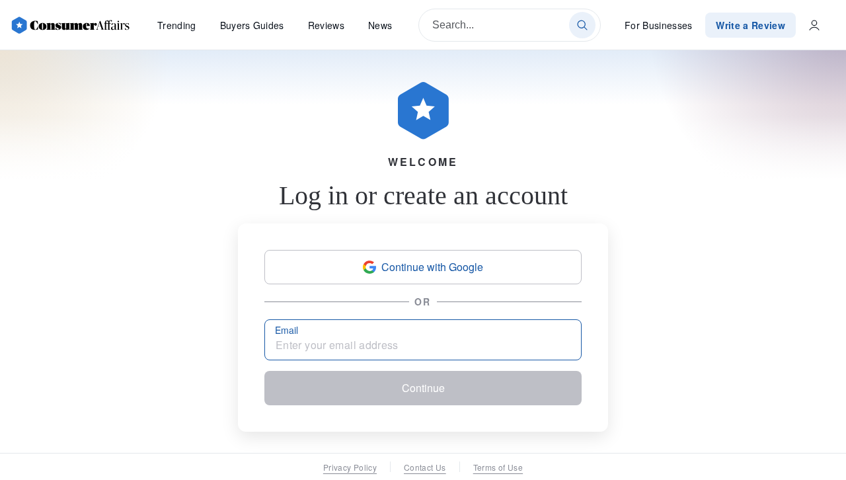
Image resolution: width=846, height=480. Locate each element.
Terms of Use (498, 467)
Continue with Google (432, 266)
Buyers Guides (252, 25)
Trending (176, 25)
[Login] (814, 25)
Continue (423, 387)
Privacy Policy (350, 467)
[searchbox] (509, 25)
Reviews (326, 25)
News (380, 25)
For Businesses (659, 25)
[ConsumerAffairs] (70, 25)
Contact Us (425, 467)
